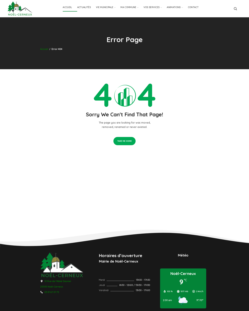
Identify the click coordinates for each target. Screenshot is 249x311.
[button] (235, 8)
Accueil (44, 49)
